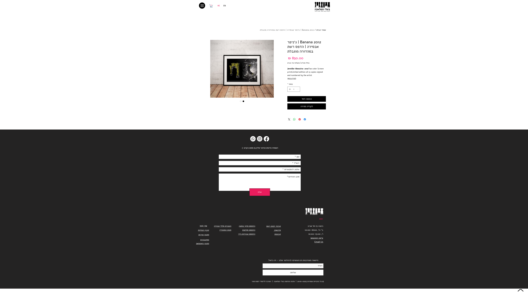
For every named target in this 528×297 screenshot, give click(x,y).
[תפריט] (202, 5)
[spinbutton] (293, 89)
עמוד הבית (321, 29)
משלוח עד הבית (293, 63)
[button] (211, 6)
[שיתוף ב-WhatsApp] (294, 119)
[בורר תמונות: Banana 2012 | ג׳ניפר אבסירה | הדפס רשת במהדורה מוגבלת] (243, 101)
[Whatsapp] (253, 138)
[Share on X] (289, 119)
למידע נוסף (291, 78)
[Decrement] (298, 89)
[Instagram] (259, 138)
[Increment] (289, 89)
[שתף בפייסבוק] (304, 119)
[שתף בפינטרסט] (299, 119)
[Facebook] (266, 138)
